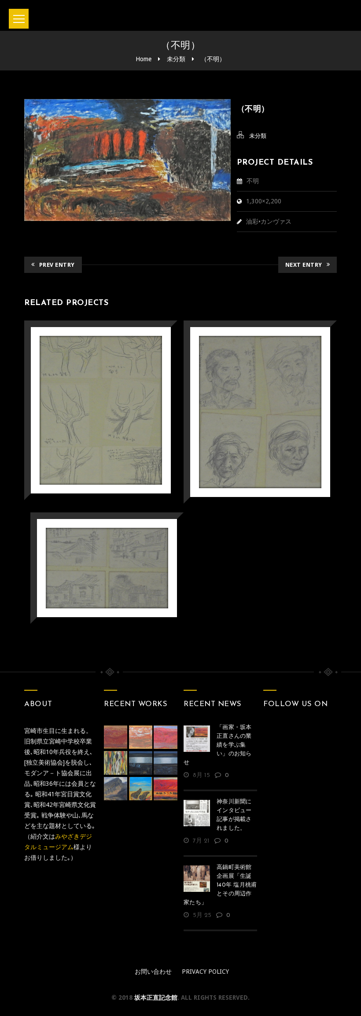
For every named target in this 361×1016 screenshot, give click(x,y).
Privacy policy (205, 971)
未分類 (176, 59)
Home (143, 59)
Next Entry (303, 264)
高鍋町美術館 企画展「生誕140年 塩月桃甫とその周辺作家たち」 (220, 885)
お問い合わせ (153, 971)
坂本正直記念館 (155, 997)
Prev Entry (57, 264)
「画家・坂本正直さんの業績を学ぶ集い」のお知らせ (218, 745)
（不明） (213, 59)
